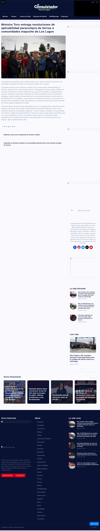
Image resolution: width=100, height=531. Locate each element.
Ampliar (92, 2)
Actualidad (40, 425)
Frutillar (39, 458)
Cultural (39, 445)
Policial (39, 482)
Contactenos (20, 475)
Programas (64, 16)
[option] (83, 351)
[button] (72, 267)
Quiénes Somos (7, 475)
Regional (40, 499)
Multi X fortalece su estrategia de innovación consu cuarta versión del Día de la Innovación (85, 395)
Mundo (39, 472)
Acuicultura (40, 428)
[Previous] (81, 368)
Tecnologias (41, 509)
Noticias (5, 16)
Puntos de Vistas (25, 16)
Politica (39, 485)
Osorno (39, 479)
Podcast (13, 16)
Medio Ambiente (42, 469)
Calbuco (39, 432)
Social (39, 505)
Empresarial (41, 455)
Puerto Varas (41, 495)
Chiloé (39, 435)
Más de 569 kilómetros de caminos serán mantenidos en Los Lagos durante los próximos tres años (87, 435)
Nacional (40, 475)
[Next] (84, 368)
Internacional (41, 462)
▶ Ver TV (3, 2)
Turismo (39, 512)
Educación (40, 452)
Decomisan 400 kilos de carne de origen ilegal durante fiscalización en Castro (87, 445)
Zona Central (41, 515)
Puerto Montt (41, 492)
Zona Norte (40, 519)
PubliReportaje (54, 16)
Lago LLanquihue (42, 465)
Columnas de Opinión (40, 16)
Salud (39, 502)
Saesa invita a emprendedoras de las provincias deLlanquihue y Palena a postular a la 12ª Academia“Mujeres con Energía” (14, 393)
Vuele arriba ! (94, 527)
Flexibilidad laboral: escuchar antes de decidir (61, 397)
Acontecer (40, 422)
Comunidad (40, 442)
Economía (40, 448)
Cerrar (97, 2)
